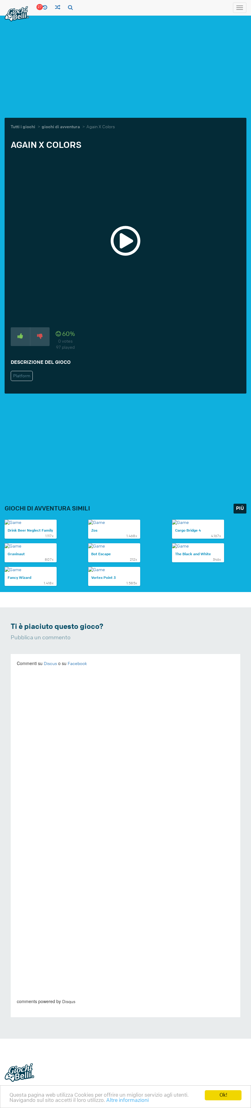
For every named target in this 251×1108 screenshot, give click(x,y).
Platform (21, 376)
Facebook (77, 663)
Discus (50, 663)
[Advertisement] (128, 66)
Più (240, 508)
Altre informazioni (127, 1100)
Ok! (223, 1095)
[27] (45, 7)
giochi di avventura (61, 126)
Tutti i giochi (23, 126)
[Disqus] (125, 756)
